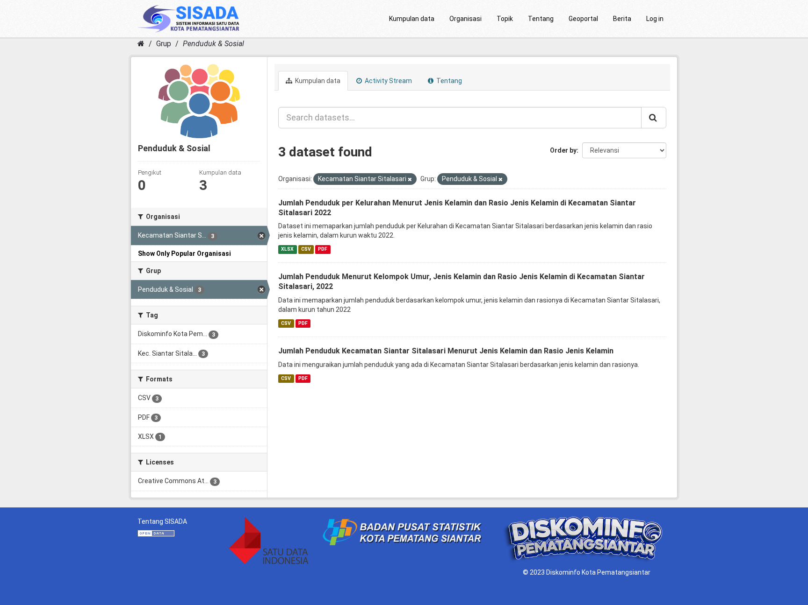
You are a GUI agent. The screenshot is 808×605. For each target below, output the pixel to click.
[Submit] (653, 117)
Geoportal (583, 18)
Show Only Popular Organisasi (184, 253)
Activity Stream (387, 80)
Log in (655, 18)
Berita (622, 18)
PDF (322, 249)
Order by (563, 150)
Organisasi (465, 18)
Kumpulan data (411, 18)
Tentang (541, 18)
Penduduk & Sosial (213, 43)
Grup (163, 43)
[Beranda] (140, 43)
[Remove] (410, 179)
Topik (505, 18)
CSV (306, 249)
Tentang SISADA (162, 521)
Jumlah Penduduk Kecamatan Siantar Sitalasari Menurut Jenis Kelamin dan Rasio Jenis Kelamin (445, 350)
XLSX (287, 249)
